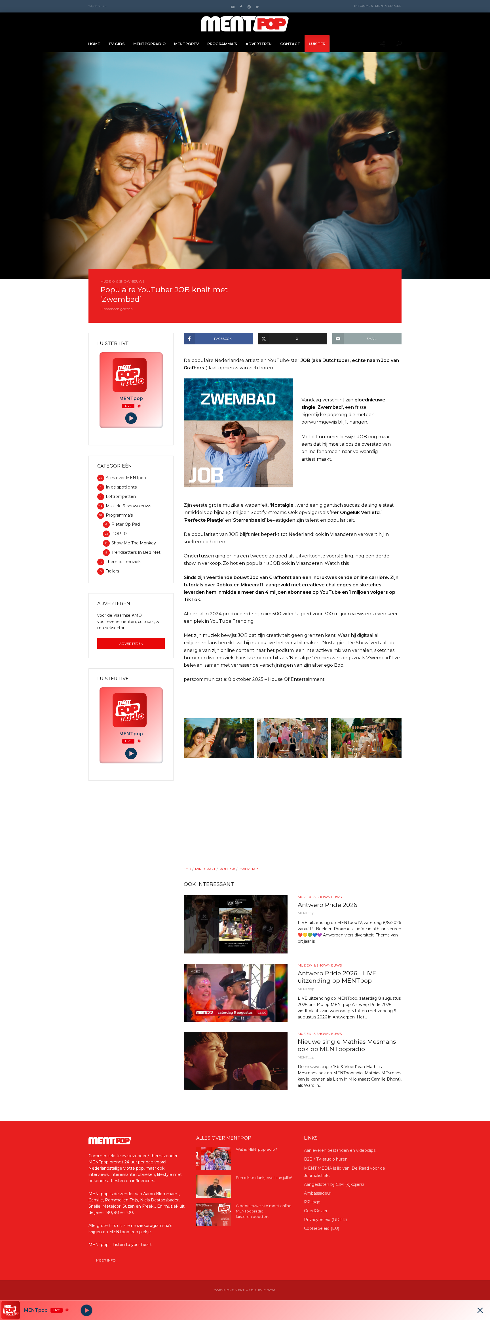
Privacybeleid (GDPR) (325, 1219)
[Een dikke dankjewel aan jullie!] (213, 1186)
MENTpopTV (186, 43)
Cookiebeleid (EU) (321, 1228)
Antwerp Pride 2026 (327, 904)
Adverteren (131, 643)
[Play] (131, 418)
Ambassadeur (317, 1193)
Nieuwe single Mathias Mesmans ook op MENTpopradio (347, 1045)
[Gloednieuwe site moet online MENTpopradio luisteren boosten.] (213, 1214)
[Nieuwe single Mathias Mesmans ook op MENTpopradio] (236, 1061)
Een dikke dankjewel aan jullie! (264, 1177)
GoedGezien (316, 1210)
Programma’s (222, 43)
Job (187, 869)
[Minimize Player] (480, 1310)
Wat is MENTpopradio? (256, 1149)
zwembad (248, 869)
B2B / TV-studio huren (326, 1159)
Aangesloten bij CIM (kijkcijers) (334, 1184)
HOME (94, 43)
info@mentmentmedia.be (378, 6)
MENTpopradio (149, 43)
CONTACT (290, 43)
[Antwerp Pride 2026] (236, 924)
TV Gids (116, 43)
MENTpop (306, 913)
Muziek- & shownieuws (122, 281)
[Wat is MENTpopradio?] (213, 1158)
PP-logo (312, 1202)
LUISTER (317, 43)
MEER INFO (106, 1260)
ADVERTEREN (259, 43)
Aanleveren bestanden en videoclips (339, 1150)
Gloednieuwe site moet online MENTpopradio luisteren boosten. (264, 1211)
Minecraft (205, 869)
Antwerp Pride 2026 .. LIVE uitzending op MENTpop (337, 977)
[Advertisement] (293, 826)
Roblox (227, 869)
